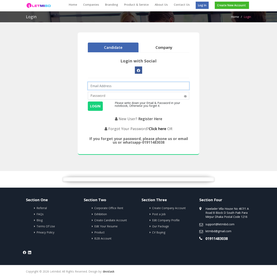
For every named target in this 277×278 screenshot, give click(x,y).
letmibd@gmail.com (218, 231)
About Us (161, 4)
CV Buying (158, 232)
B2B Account (103, 238)
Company (164, 47)
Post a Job (159, 214)
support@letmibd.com (219, 224)
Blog (40, 220)
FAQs (40, 214)
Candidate (113, 47)
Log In (202, 5)
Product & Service (136, 4)
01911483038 (216, 238)
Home (73, 4)
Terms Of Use (46, 226)
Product (99, 232)
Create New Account (231, 5)
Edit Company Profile (166, 220)
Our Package (160, 226)
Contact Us (182, 4)
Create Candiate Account (110, 220)
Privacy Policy (45, 232)
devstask (108, 271)
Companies (91, 4)
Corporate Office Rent (108, 208)
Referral (42, 208)
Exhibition (100, 214)
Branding (111, 4)
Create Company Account (169, 208)
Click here (158, 128)
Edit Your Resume (106, 226)
